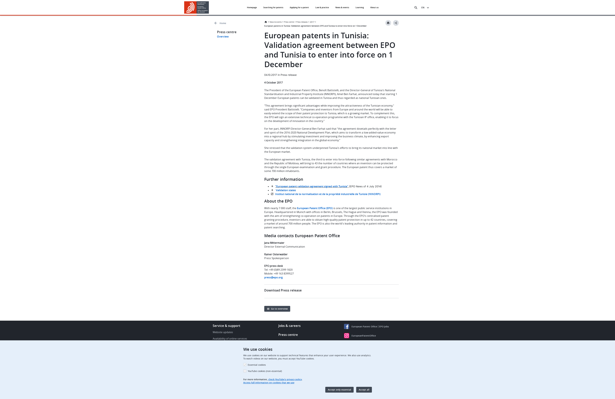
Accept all (364, 389)
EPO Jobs (384, 326)
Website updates (223, 332)
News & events (342, 7)
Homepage (252, 7)
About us (374, 7)
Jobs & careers (289, 326)
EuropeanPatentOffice (364, 335)
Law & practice (322, 7)
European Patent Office (364, 326)
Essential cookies (257, 364)
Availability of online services (230, 338)
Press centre (289, 22)
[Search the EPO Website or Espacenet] (416, 8)
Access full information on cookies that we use (268, 382)
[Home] (196, 7)
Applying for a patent (299, 7)
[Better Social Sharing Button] (396, 23)
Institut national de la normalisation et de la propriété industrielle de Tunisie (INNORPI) (328, 194)
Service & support (226, 326)
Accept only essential (339, 389)
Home (223, 23)
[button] (209, 7)
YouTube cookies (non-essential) (265, 371)
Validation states (285, 190)
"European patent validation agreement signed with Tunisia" (311, 186)
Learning (360, 7)
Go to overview (279, 308)
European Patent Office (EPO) (315, 208)
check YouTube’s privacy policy (285, 379)
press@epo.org (273, 277)
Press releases (302, 22)
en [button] (422, 7)
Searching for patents (273, 7)
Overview (223, 36)
